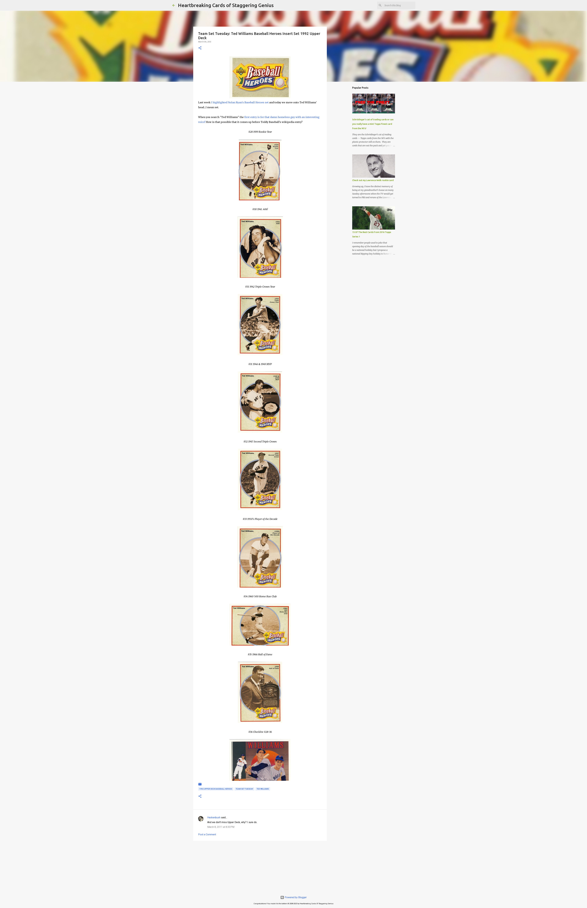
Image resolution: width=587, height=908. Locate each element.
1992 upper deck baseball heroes (215, 789)
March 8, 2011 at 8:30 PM (220, 827)
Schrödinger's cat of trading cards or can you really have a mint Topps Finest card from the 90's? (372, 124)
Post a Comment (207, 834)
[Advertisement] (260, 866)
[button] (200, 48)
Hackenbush (213, 817)
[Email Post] (200, 785)
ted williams (263, 789)
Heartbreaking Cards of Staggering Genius (226, 5)
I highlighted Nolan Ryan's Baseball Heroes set (240, 102)
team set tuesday (244, 789)
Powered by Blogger (295, 897)
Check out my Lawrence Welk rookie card (373, 180)
